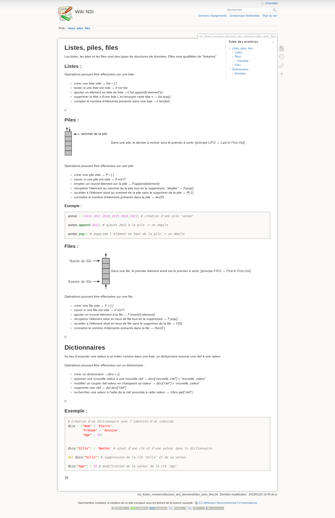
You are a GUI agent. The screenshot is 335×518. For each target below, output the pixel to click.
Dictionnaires (240, 69)
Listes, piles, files (242, 48)
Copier (262, 215)
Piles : (238, 56)
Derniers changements (212, 15)
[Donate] (139, 508)
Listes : (239, 52)
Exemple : (243, 61)
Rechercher (275, 9)
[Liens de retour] (281, 65)
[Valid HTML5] (177, 508)
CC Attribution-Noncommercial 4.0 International (228, 503)
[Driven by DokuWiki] (215, 508)
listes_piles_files (79, 28)
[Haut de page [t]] (281, 74)
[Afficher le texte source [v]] (281, 48)
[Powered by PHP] (158, 508)
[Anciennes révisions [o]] (281, 57)
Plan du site (270, 15)
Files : (238, 65)
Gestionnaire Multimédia (244, 15)
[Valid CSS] (196, 508)
